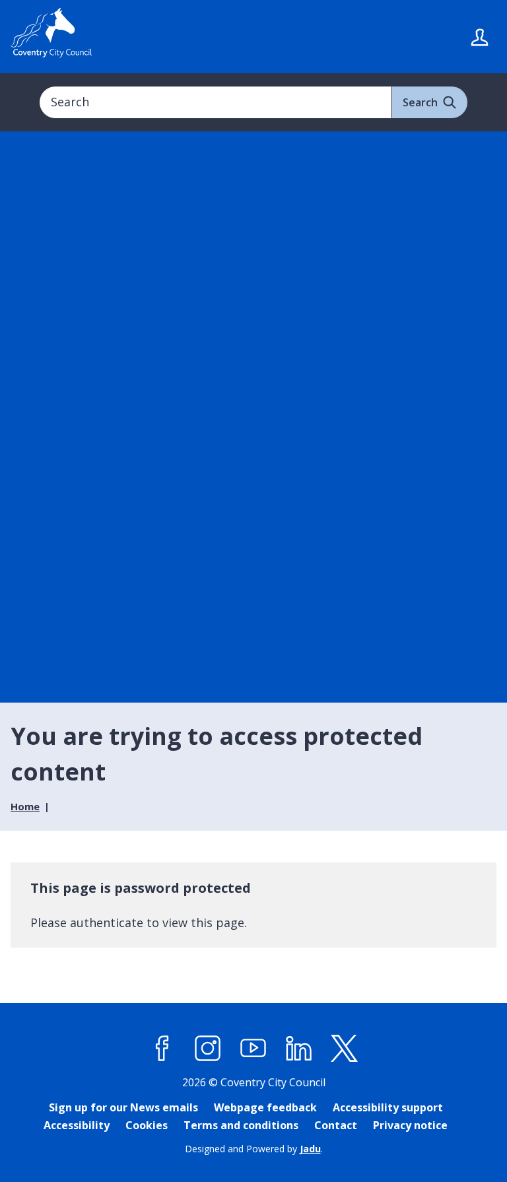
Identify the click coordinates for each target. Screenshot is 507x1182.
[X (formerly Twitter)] (344, 1047)
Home (25, 806)
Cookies (146, 1125)
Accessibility (77, 1125)
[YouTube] (253, 1047)
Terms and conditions (241, 1125)
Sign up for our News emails (123, 1107)
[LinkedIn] (299, 1047)
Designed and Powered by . (254, 1148)
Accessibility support (388, 1107)
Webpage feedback (265, 1107)
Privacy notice (410, 1125)
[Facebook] (162, 1047)
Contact (335, 1125)
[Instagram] (207, 1047)
